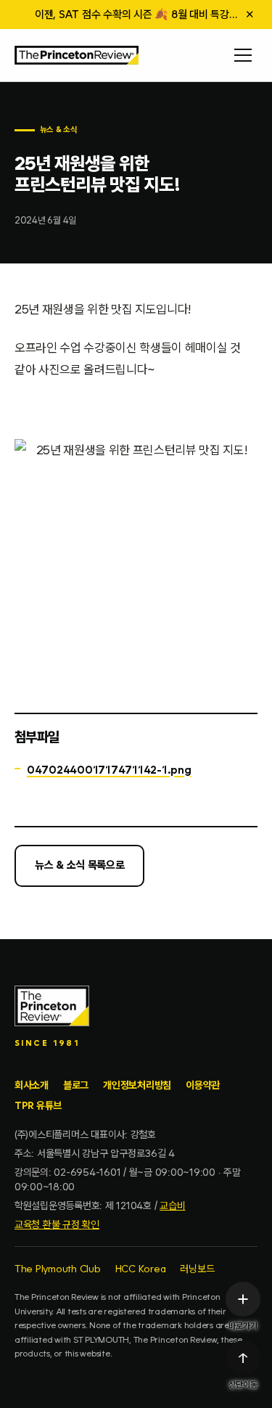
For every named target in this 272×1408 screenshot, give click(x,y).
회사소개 (32, 1085)
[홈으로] (77, 55)
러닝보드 (197, 1268)
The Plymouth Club (58, 1268)
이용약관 (203, 1085)
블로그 (75, 1085)
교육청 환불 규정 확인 (57, 1224)
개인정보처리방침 (137, 1085)
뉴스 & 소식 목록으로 (79, 865)
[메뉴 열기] (242, 55)
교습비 (172, 1205)
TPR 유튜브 (38, 1105)
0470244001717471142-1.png (109, 770)
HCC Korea (140, 1268)
